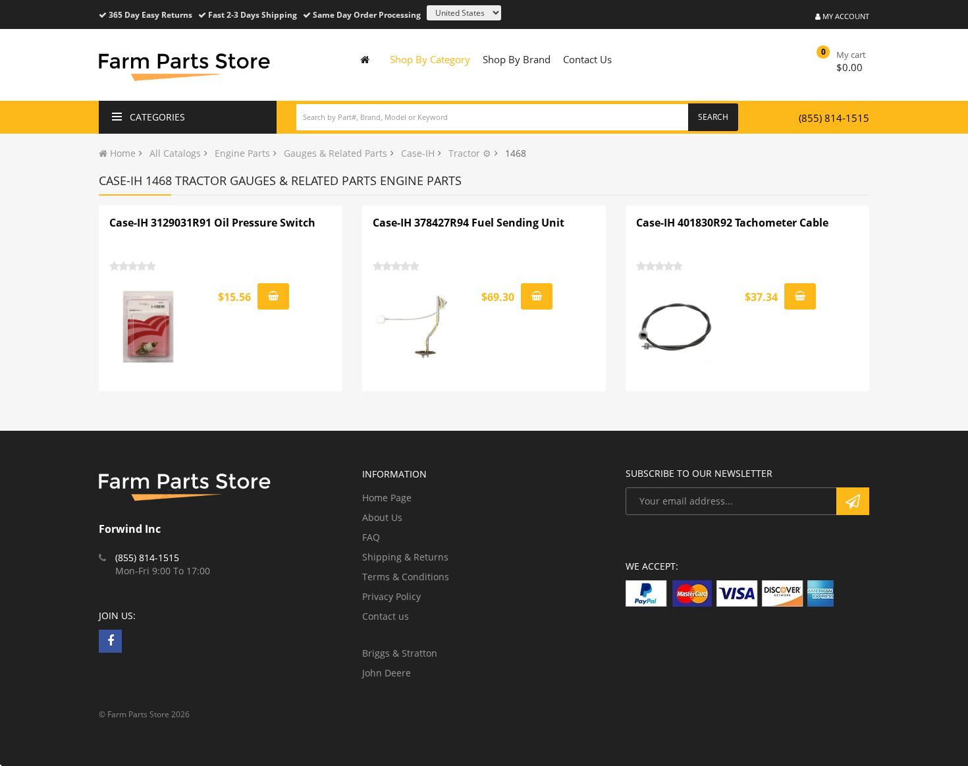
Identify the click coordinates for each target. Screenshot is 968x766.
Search (713, 117)
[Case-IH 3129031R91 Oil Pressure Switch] (148, 326)
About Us (382, 517)
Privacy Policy (391, 596)
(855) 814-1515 (834, 117)
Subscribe (852, 501)
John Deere (386, 673)
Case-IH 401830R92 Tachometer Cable (732, 222)
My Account (844, 16)
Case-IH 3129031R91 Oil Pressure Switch (212, 222)
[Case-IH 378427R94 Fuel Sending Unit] (412, 326)
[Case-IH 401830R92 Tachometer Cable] (675, 326)
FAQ (371, 537)
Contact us (385, 616)
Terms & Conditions (405, 576)
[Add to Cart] (273, 296)
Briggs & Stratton (399, 653)
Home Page (387, 497)
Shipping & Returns (405, 557)
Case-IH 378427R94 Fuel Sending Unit (468, 222)
